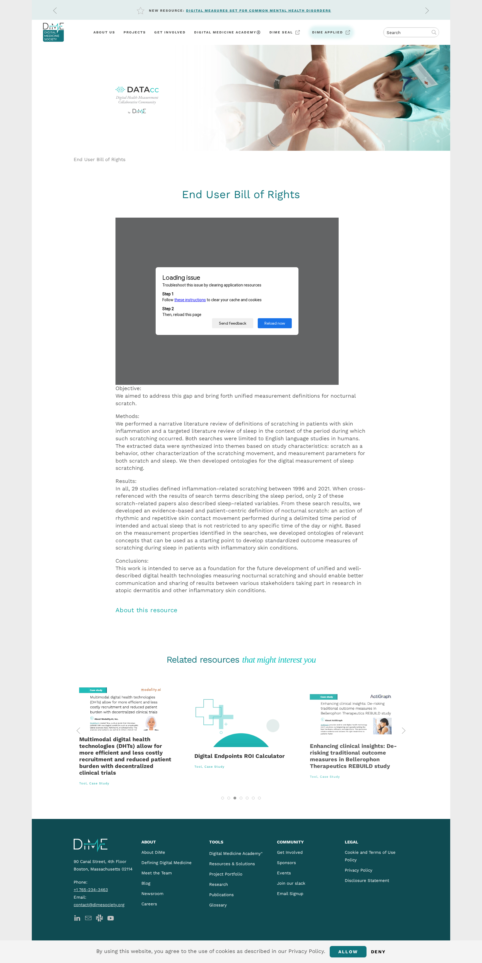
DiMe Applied (327, 32)
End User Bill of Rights (100, 159)
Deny (378, 951)
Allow (348, 951)
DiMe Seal (281, 32)
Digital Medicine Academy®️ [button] (227, 32)
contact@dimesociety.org (99, 904)
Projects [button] (135, 32)
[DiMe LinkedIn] (77, 918)
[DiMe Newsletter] (88, 918)
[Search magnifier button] (434, 32)
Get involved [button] (170, 32)
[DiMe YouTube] (110, 918)
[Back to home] (53, 32)
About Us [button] (104, 32)
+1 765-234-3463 (91, 889)
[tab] (222, 798)
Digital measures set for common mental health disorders (258, 11)
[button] (55, 10)
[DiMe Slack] (99, 918)
